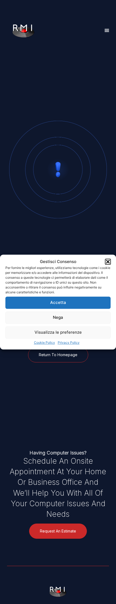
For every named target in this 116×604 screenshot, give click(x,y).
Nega (58, 317)
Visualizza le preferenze (58, 332)
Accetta (58, 302)
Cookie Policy (44, 342)
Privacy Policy (69, 342)
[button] (108, 262)
